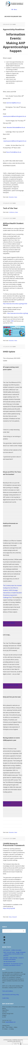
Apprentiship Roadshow (13, 29)
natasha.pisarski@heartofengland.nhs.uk (14, 116)
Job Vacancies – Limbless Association (12, 950)
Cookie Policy (5, 998)
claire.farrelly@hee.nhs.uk (13, 103)
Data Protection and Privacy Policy (10, 994)
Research (14, 917)
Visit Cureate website (9, 623)
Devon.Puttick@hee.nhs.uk (13, 152)
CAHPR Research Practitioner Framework (14, 844)
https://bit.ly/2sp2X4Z (9, 908)
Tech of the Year (10, 208)
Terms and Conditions (7, 991)
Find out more (7, 803)
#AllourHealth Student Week (13, 224)
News (15, 197)
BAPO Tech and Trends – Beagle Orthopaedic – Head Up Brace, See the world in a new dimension (14, 954)
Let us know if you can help (10, 685)
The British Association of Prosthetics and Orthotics (14, 4)
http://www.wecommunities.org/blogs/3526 (15, 303)
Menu (15, 9)
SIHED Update (9, 351)
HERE (12, 321)
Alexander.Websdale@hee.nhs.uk (16, 127)
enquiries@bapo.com (10, 1022)
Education (11, 197)
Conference (12, 212)
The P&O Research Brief (9, 961)
